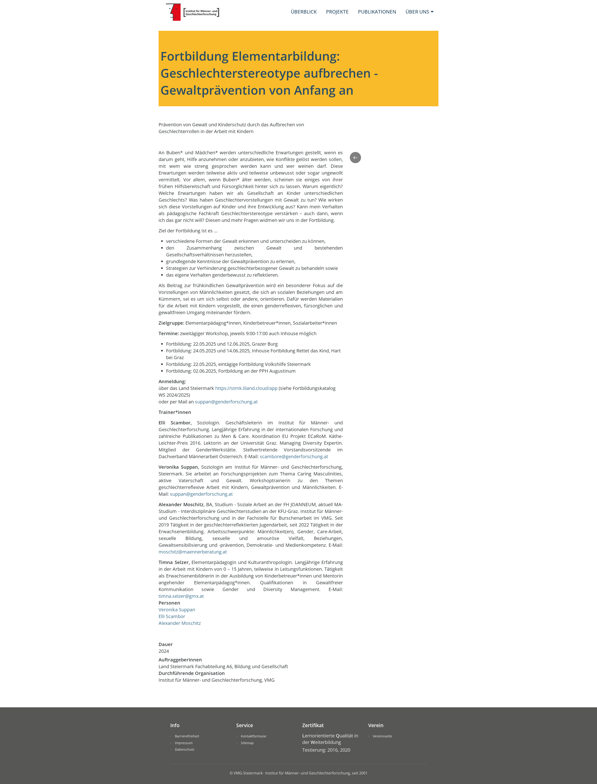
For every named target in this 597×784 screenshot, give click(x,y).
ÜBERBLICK (304, 11)
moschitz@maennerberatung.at (193, 552)
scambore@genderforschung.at (294, 456)
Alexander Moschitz (180, 623)
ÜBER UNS (417, 11)
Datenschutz (184, 749)
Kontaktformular (254, 736)
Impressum (184, 743)
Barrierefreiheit (187, 736)
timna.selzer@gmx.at (181, 596)
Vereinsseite (382, 736)
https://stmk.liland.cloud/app (246, 388)
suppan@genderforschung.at (226, 402)
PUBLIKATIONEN (377, 11)
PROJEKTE (337, 11)
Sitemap (247, 743)
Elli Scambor (172, 616)
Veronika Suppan (177, 609)
